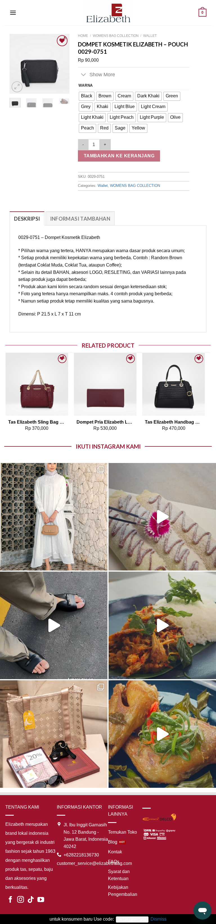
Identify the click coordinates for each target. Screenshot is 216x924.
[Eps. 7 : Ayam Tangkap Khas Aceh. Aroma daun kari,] (162, 734)
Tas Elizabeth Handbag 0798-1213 (173, 422)
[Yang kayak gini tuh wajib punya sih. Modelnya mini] (53, 625)
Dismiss (158, 919)
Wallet (150, 36)
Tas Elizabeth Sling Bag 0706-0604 (37, 422)
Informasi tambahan (80, 219)
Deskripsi (27, 219)
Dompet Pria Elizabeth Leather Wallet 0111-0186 (105, 422)
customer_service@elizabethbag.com (94, 863)
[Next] (61, 64)
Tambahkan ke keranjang (119, 155)
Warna (85, 86)
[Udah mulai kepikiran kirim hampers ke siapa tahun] (53, 734)
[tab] (27, 218)
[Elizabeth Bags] (108, 12)
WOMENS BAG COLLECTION (116, 36)
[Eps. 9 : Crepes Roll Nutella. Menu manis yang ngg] (162, 516)
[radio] (86, 96)
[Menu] (13, 12)
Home (83, 36)
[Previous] (18, 64)
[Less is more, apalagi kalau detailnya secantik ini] (53, 516)
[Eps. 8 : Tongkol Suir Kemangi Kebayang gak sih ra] (162, 625)
